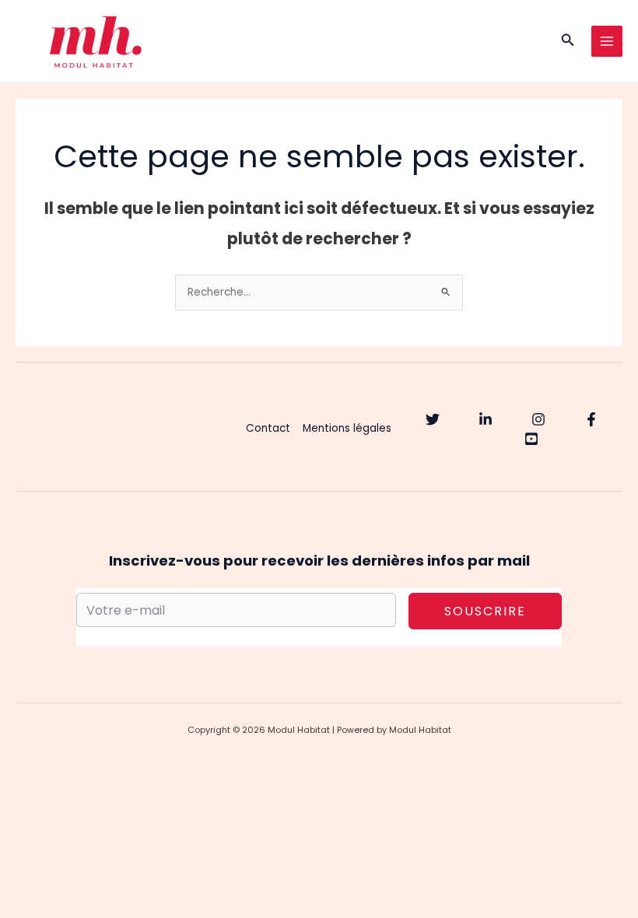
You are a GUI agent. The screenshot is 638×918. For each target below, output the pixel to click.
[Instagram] (538, 419)
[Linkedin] (485, 419)
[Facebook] (591, 419)
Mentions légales (347, 428)
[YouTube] (531, 439)
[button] (568, 41)
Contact (268, 428)
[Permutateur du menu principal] (607, 42)
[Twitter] (433, 419)
